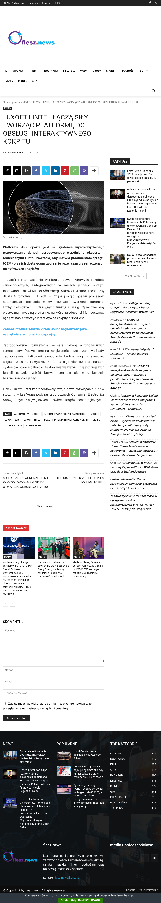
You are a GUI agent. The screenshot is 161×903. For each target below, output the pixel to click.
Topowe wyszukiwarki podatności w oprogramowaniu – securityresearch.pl (133, 500)
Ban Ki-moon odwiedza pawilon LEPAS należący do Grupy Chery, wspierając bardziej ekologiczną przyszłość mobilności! (53, 569)
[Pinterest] (65, 170)
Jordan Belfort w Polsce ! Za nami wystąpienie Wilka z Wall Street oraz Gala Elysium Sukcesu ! (134, 467)
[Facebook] (149, 3)
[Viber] (84, 170)
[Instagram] (155, 3)
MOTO (26, 102)
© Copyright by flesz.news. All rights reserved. (35, 890)
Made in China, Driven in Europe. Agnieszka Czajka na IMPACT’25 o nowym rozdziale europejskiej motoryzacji (88, 569)
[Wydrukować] (26, 170)
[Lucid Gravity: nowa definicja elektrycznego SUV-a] (64, 756)
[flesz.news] (31, 37)
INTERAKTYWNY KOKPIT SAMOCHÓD (65, 413)
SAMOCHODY (33, 425)
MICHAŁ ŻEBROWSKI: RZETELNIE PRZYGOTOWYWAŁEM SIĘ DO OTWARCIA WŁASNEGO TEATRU (26, 482)
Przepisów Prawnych (122, 895)
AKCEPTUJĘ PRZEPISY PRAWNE (80, 900)
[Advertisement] (109, 37)
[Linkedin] (55, 170)
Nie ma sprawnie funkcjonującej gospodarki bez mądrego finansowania (133, 483)
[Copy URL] (7, 170)
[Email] (17, 170)
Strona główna (11, 102)
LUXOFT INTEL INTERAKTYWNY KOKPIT (66, 419)
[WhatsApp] (74, 170)
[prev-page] (5, 604)
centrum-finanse (120, 479)
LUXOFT (94, 413)
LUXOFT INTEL (32, 419)
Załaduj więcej (132, 276)
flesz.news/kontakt (66, 877)
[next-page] (12, 604)
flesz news (16, 152)
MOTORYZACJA (13, 425)
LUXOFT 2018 (12, 419)
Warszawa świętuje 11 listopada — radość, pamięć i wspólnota (132, 353)
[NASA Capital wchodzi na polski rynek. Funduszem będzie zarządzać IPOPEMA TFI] (117, 259)
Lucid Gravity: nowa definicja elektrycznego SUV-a (87, 755)
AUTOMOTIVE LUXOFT (27, 413)
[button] (153, 91)
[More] (94, 170)
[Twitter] (46, 170)
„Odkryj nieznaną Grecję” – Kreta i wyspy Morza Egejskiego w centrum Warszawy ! (132, 307)
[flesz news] (20, 506)
